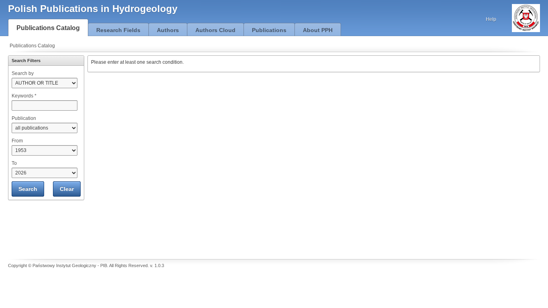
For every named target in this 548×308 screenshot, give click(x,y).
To (14, 163)
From (17, 141)
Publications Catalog (48, 27)
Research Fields (118, 30)
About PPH (318, 30)
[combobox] (44, 105)
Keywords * (24, 96)
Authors (168, 30)
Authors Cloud (215, 30)
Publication (24, 118)
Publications (269, 30)
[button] (28, 189)
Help (491, 19)
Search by (23, 73)
